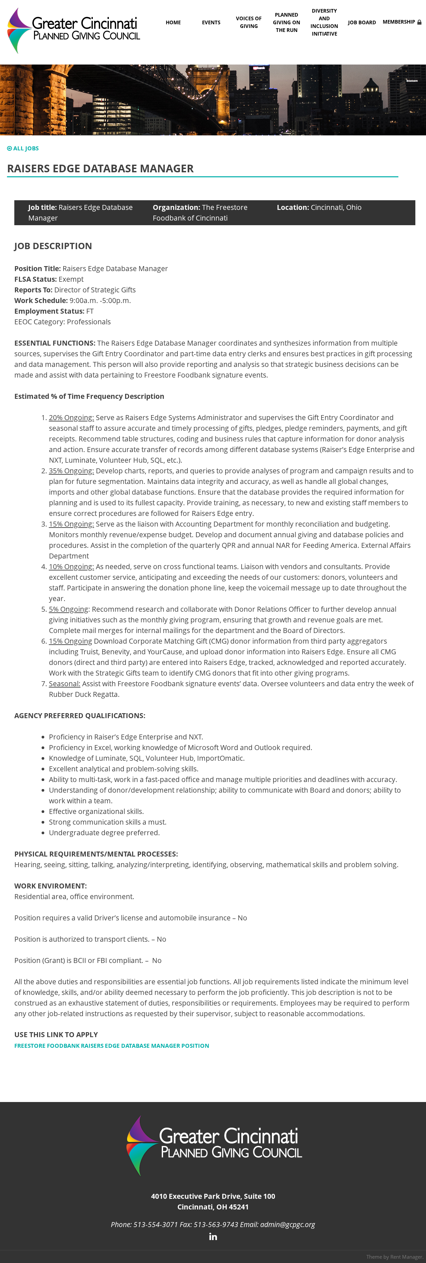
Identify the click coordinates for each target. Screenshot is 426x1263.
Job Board (362, 22)
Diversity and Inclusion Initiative (324, 22)
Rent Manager (406, 1256)
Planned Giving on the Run (286, 22)
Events (211, 22)
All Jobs (25, 148)
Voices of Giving (249, 22)
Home (173, 22)
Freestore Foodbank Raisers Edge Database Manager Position (111, 1045)
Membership (399, 21)
